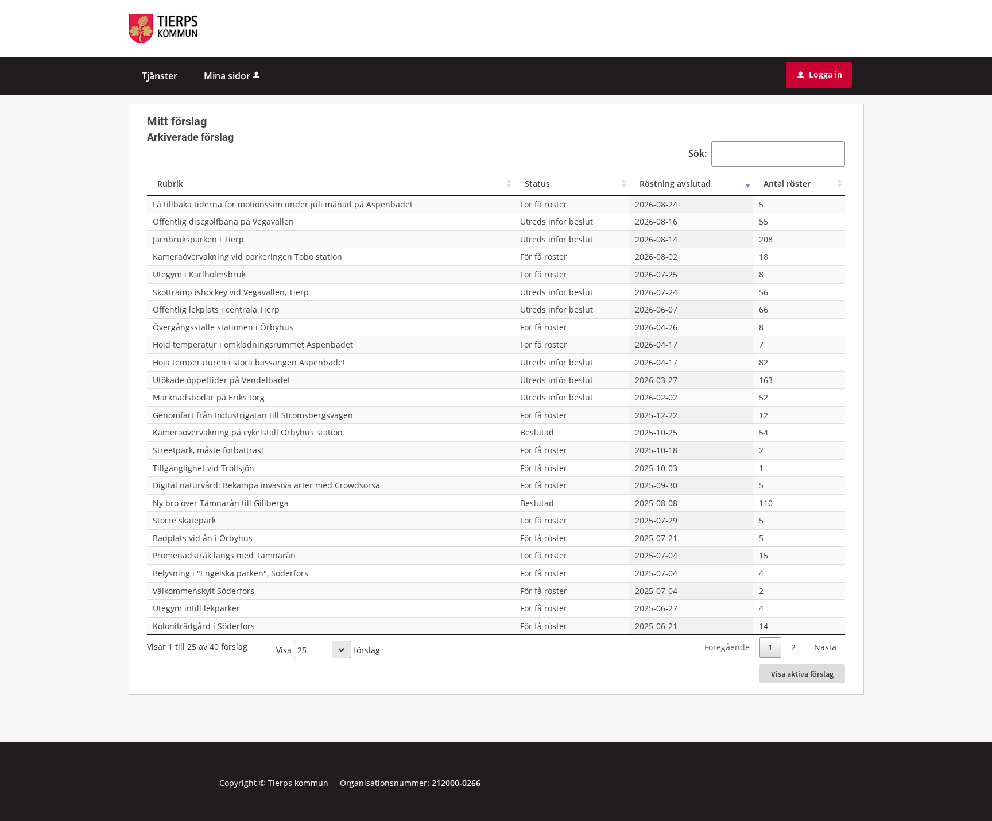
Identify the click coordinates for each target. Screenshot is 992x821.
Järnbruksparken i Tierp (198, 239)
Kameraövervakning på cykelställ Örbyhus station (248, 432)
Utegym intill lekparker (196, 608)
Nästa (825, 647)
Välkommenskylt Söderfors (203, 590)
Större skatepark (184, 520)
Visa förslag (328, 650)
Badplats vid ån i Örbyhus (203, 538)
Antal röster (787, 183)
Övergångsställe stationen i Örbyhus (223, 327)
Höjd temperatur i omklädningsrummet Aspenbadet (253, 344)
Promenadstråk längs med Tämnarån (224, 555)
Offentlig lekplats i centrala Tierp (216, 309)
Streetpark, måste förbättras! (208, 450)
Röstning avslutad (675, 183)
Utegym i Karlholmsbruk (199, 274)
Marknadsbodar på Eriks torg (209, 397)
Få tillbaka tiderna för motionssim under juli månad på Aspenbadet (283, 204)
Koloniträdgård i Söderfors (204, 625)
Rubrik (170, 183)
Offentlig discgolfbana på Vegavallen (223, 221)
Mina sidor (227, 76)
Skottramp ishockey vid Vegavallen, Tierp (231, 292)
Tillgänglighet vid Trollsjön (203, 467)
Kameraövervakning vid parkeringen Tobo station (247, 256)
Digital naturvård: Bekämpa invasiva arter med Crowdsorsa (266, 485)
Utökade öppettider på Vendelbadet (221, 380)
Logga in (819, 74)
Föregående (727, 647)
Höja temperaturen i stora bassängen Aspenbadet (249, 362)
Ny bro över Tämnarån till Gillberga (221, 503)
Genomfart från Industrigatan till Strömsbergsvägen (253, 415)
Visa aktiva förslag (802, 674)
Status (537, 183)
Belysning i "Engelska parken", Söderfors (230, 573)
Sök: (697, 153)
